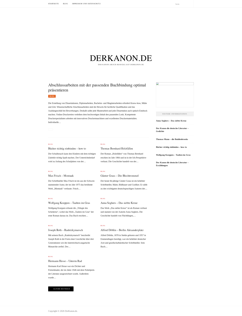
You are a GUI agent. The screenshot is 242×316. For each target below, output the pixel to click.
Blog (65, 3)
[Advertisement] (84, 27)
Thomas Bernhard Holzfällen (117, 148)
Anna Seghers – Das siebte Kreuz (119, 203)
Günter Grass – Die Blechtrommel (120, 175)
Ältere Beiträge (61, 289)
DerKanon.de (121, 57)
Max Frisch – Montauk (61, 175)
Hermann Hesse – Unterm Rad (65, 261)
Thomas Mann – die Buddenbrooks (172, 139)
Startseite (53, 3)
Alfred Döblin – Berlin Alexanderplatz (122, 230)
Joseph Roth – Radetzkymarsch (65, 230)
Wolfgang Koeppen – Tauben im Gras (69, 203)
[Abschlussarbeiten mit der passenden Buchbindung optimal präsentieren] (50, 129)
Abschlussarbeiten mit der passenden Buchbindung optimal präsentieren (97, 87)
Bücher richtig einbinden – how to (67, 148)
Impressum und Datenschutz (86, 3)
